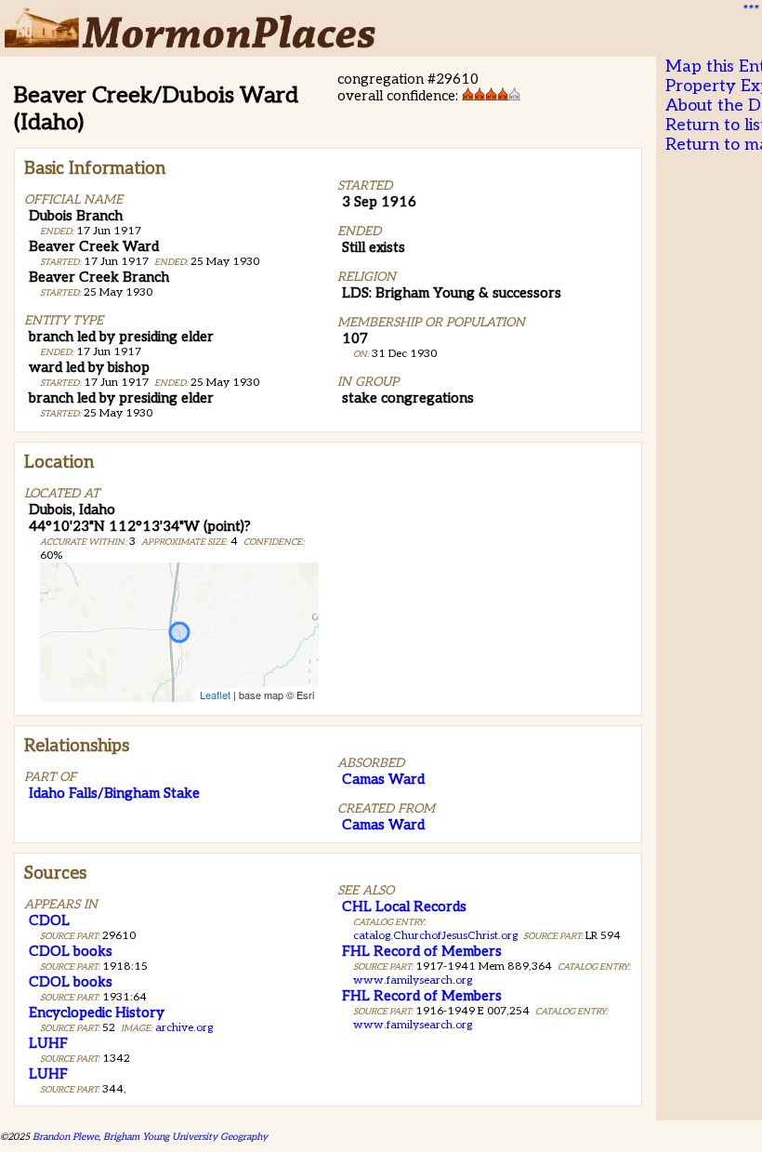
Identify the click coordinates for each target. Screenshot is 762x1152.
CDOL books (70, 951)
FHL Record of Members (422, 951)
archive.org (184, 1028)
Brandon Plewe (66, 1137)
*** (749, 10)
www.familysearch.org (412, 980)
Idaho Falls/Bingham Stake (114, 793)
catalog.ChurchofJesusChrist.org (435, 936)
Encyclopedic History (96, 1012)
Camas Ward (383, 779)
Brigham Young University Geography (185, 1137)
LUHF (48, 1043)
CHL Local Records (404, 906)
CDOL (49, 920)
